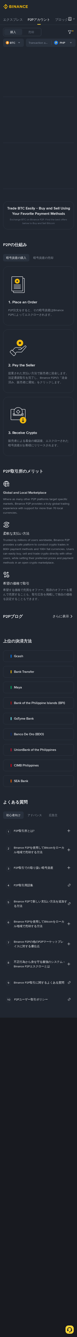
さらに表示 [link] (61, 616)
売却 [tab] (31, 32)
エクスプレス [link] (13, 19)
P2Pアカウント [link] (39, 19)
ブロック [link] (61, 19)
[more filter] (70, 32)
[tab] (13, 20)
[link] (38, 656)
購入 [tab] (13, 32)
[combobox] (13, 43)
